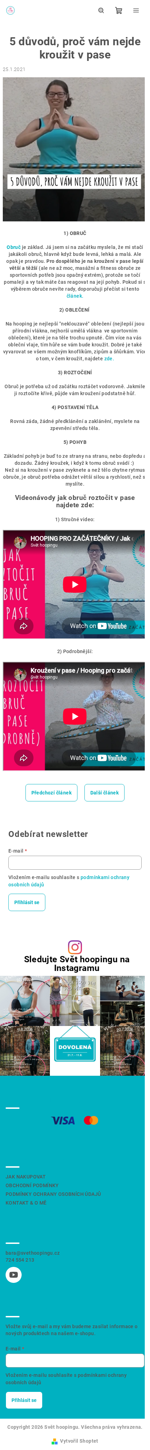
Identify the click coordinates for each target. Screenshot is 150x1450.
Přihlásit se (26, 902)
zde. (109, 358)
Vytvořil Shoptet (79, 1441)
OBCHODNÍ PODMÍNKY (32, 1185)
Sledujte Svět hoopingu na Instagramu (77, 963)
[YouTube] (14, 1275)
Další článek (104, 792)
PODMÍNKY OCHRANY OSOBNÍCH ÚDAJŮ (53, 1194)
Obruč (14, 247)
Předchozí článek (51, 792)
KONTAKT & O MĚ (26, 1203)
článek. (75, 296)
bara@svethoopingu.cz (33, 1253)
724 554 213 (20, 1260)
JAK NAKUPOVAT (26, 1176)
